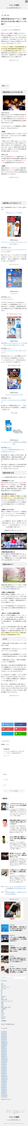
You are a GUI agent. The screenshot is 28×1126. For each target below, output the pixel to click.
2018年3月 (4, 1090)
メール (5, 779)
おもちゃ (3, 1016)
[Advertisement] (14, 71)
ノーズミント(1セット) (7, 299)
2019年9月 (4, 1062)
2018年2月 (4, 1092)
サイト (4, 785)
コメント (6, 755)
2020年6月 (4, 1048)
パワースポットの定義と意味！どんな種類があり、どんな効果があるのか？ (18, 939)
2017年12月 (4, 1095)
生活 (2, 1005)
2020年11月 (4, 1044)
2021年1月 (4, 1041)
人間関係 (3, 1008)
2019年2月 (4, 1073)
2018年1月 (4, 1093)
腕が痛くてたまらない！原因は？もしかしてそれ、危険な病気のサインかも (18, 855)
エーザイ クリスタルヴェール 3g (14, 394)
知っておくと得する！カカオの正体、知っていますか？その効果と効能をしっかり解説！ (18, 970)
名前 (5, 774)
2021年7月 (4, 1034)
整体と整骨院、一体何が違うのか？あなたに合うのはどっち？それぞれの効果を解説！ (18, 928)
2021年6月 (4, 1036)
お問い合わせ (8, 1110)
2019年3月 (4, 1072)
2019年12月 (4, 1058)
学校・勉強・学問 (6, 1007)
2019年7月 (4, 1065)
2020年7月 (4, 1047)
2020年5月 (4, 1050)
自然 (2, 1010)
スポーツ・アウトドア (7, 1001)
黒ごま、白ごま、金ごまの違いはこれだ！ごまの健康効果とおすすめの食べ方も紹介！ (16, 888)
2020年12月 (4, 1042)
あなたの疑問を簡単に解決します (14, 1119)
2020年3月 (4, 1053)
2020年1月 (4, 1056)
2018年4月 (4, 1089)
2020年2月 (4, 1054)
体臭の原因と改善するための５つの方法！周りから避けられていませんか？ (18, 822)
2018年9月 (4, 1081)
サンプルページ (16, 1110)
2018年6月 (4, 1086)
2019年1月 (4, 1075)
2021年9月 (4, 1031)
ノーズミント (14, 293)
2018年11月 (4, 1078)
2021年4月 (4, 1039)
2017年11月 (4, 1096)
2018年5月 (4, 1087)
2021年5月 (4, 1037)
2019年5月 (4, 1068)
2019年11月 (4, 1059)
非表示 (6, 85)
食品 (2, 998)
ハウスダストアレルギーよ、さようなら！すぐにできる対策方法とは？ (18, 805)
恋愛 (2, 1012)
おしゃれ (3, 988)
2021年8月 (4, 1033)
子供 (2, 1015)
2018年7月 (4, 1084)
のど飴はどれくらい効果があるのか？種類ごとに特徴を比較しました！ (18, 871)
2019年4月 (4, 1070)
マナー (3, 1013)
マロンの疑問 (14, 5)
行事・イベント (5, 987)
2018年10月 (4, 1079)
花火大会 (3, 996)
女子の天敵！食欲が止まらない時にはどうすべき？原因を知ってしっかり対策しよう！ (18, 960)
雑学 (2, 984)
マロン (7, 744)
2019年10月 (4, 1061)
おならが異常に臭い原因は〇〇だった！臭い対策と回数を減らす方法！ (18, 838)
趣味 (2, 1002)
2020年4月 (4, 1051)
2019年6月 (4, 1067)
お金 (2, 1004)
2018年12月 (4, 1076)
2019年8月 (4, 1064)
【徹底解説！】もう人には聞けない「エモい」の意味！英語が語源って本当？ (18, 949)
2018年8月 (4, 1082)
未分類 (3, 1018)
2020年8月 (4, 1045)
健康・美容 (6, 741)
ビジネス (3, 985)
